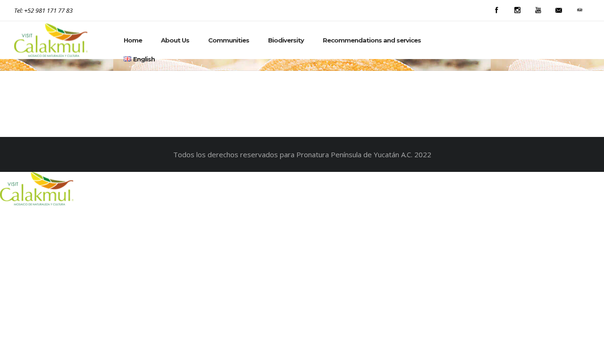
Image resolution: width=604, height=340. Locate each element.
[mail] (558, 10)
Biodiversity (286, 40)
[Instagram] (517, 10)
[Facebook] (496, 10)
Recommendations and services (372, 40)
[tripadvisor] (579, 10)
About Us (175, 40)
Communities (228, 40)
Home (133, 40)
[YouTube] (538, 10)
